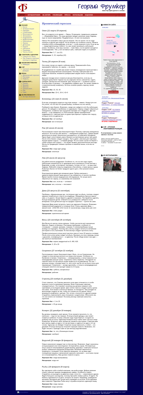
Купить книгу (113, 92)
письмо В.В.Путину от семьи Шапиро (113, 104)
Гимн (24, 92)
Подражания (27, 38)
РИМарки (26, 64)
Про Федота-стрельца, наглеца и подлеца (31, 59)
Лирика (25, 43)
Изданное (89, 15)
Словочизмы (27, 32)
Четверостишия (28, 29)
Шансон (25, 87)
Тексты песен (28, 52)
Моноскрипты (28, 34)
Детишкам (26, 45)
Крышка (25, 85)
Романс (25, 83)
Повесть (26, 79)
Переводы (26, 50)
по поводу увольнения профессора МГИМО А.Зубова (111, 111)
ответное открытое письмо (112, 119)
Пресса (67, 15)
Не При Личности (29, 96)
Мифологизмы (28, 39)
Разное (25, 46)
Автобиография (34, 15)
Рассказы (26, 77)
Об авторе (46, 15)
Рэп (24, 90)
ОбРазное (26, 48)
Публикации (57, 15)
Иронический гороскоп (31, 75)
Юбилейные (27, 41)
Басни (25, 27)
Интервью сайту (113, 98)
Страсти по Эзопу (29, 56)
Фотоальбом (78, 15)
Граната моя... (28, 88)
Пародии (26, 30)
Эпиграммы (27, 36)
